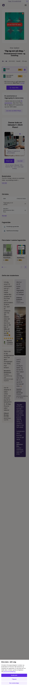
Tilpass (14, 679)
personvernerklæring (9, 671)
